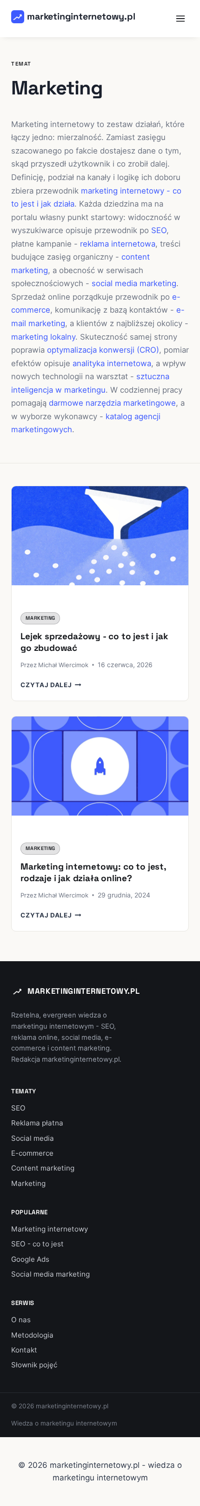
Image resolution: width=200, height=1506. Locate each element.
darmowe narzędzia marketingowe (112, 403)
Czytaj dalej (50, 685)
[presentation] (100, 545)
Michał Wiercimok (63, 665)
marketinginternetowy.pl (83, 991)
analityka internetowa (112, 363)
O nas (21, 1319)
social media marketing (134, 283)
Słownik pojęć (34, 1364)
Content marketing (42, 1168)
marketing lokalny (43, 336)
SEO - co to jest (37, 1243)
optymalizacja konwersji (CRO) (103, 350)
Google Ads (30, 1259)
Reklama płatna (37, 1122)
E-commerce (32, 1153)
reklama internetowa (117, 243)
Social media (32, 1138)
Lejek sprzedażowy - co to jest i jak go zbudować (94, 642)
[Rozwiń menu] (180, 18)
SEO (159, 230)
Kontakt (24, 1349)
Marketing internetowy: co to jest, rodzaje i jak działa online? (93, 872)
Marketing (40, 618)
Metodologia (32, 1335)
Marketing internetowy (49, 1229)
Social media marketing (50, 1274)
